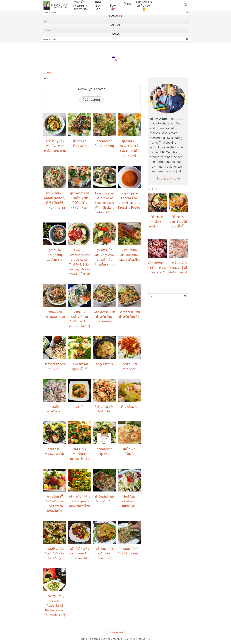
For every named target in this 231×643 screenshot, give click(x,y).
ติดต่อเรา (127, 5)
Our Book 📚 (112, 5)
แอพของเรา (98, 5)
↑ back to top (115, 633)
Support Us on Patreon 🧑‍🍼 (144, 5)
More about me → (167, 178)
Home (47, 72)
